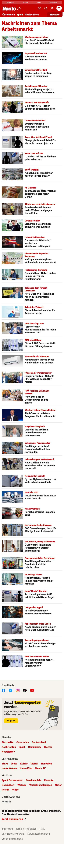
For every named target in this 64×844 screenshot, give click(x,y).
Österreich (8, 14)
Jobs (39, 2)
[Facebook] (3, 690)
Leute (14, 763)
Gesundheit (8, 785)
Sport (20, 14)
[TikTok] (25, 690)
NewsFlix (53, 2)
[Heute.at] (9, 8)
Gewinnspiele (33, 780)
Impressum (7, 828)
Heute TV (40, 768)
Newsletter (8, 751)
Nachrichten (9, 747)
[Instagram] (17, 690)
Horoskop (46, 763)
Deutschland (39, 742)
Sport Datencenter (12, 780)
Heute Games (9, 768)
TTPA (42, 828)
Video (15, 789)
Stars (5, 763)
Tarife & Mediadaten (26, 828)
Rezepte (48, 780)
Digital (34, 763)
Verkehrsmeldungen (40, 785)
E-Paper (10, 2)
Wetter (48, 747)
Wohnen (21, 785)
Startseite (7, 742)
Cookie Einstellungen (12, 838)
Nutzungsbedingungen (38, 833)
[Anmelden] (52, 8)
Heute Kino (26, 768)
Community (34, 747)
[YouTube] (32, 690)
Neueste (55, 14)
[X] (10, 690)
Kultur (24, 763)
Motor (58, 785)
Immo (25, 2)
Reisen (5, 789)
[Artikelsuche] (45, 8)
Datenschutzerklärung (13, 833)
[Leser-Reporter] (39, 8)
